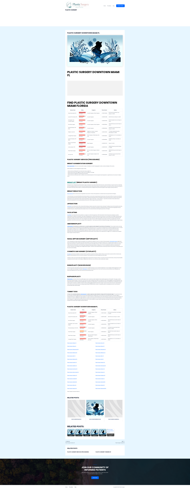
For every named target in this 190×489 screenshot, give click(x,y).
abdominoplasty (83, 294)
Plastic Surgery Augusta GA (72, 388)
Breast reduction (70, 193)
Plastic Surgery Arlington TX (72, 375)
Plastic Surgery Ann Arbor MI (72, 368)
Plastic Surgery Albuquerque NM (73, 349)
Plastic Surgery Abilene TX (71, 342)
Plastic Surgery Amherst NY (100, 362)
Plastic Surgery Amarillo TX (72, 362)
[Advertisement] (95, 19)
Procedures (109, 5)
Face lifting (69, 214)
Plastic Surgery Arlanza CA (100, 372)
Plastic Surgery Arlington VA (100, 375)
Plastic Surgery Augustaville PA (100, 388)
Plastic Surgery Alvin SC (99, 359)
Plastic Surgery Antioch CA (100, 368)
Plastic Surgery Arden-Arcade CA (73, 372)
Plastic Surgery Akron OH (99, 342)
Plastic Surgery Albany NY (99, 346)
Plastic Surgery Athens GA (71, 385)
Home (105, 5)
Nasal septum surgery (113, 241)
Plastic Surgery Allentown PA (72, 359)
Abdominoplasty (70, 226)
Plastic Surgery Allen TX (99, 355)
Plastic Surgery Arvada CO (100, 378)
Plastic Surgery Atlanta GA (100, 385)
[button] (120, 5)
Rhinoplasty (85, 268)
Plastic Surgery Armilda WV (72, 378)
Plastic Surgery (71, 10)
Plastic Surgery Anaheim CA (72, 365)
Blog (113, 5)
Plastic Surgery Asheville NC (72, 381)
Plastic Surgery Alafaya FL (71, 346)
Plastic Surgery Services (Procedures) (78, 452)
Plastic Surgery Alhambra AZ (72, 352)
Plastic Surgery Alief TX (71, 355)
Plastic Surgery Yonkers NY (103, 452)
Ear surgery (69, 253)
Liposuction (69, 206)
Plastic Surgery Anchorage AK (100, 365)
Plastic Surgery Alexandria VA (100, 349)
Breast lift (71, 182)
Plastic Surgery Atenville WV (100, 381)
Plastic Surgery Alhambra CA (100, 352)
